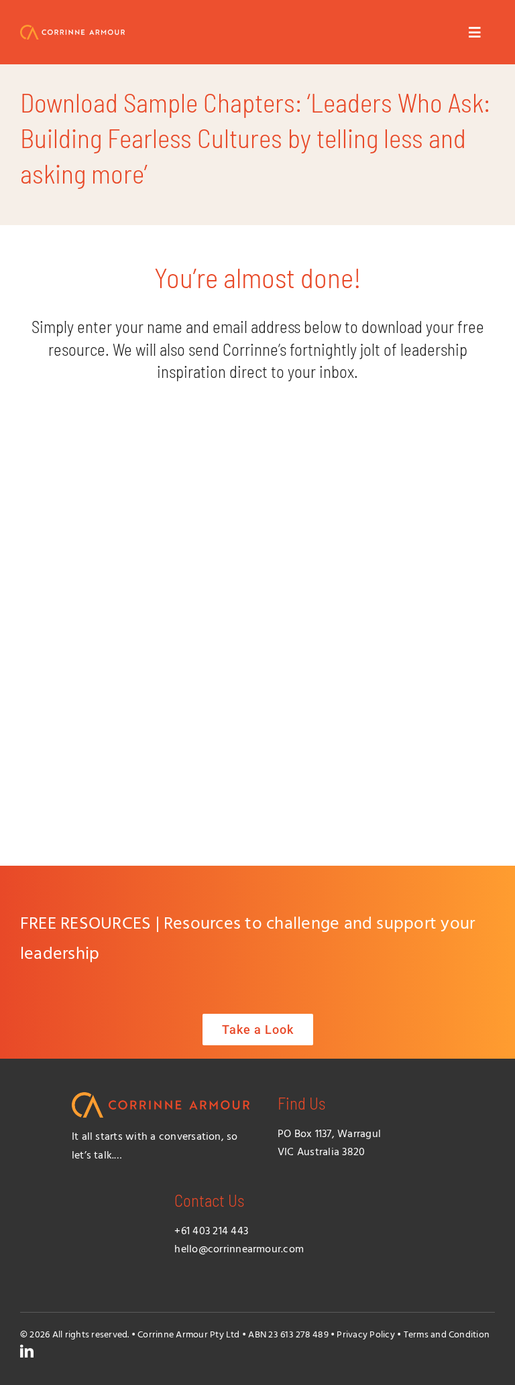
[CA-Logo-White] (72, 30)
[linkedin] (27, 1351)
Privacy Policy (365, 1335)
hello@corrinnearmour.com (239, 1249)
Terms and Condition (447, 1335)
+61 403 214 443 (211, 1231)
